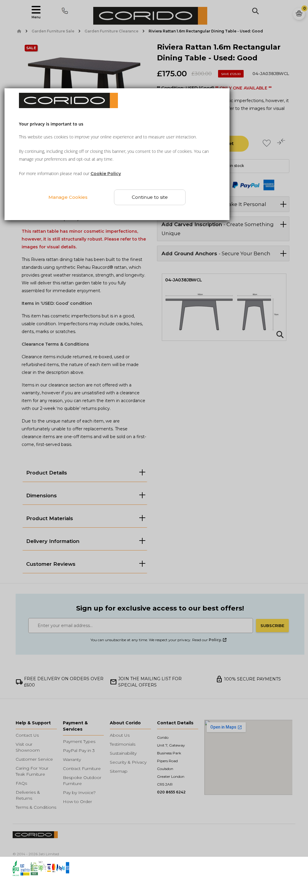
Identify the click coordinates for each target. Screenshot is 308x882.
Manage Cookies (68, 197)
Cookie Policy (106, 173)
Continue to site (150, 197)
